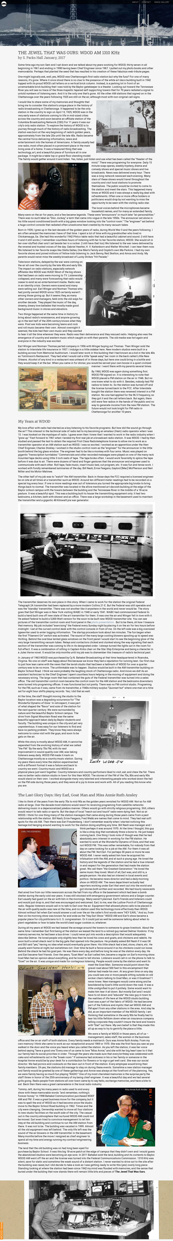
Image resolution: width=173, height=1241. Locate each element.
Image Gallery (161, 2)
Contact (146, 2)
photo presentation (103, 622)
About (135, 2)
